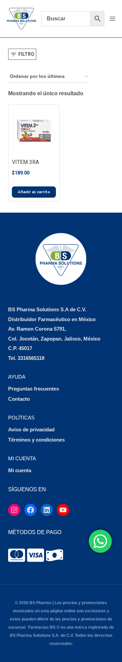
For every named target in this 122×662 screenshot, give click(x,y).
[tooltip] (16, 555)
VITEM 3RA (25, 162)
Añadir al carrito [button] (34, 192)
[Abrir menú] (112, 18)
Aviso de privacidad (31, 429)
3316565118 (31, 358)
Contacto (19, 399)
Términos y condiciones (36, 440)
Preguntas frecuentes (33, 389)
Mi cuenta (19, 470)
